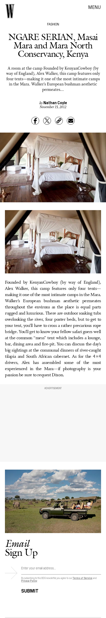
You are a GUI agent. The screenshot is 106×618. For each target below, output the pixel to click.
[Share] (35, 121)
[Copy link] (59, 121)
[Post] (47, 121)
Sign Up (21, 547)
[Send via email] (71, 121)
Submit (29, 590)
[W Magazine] (10, 11)
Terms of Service (82, 577)
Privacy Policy (29, 580)
